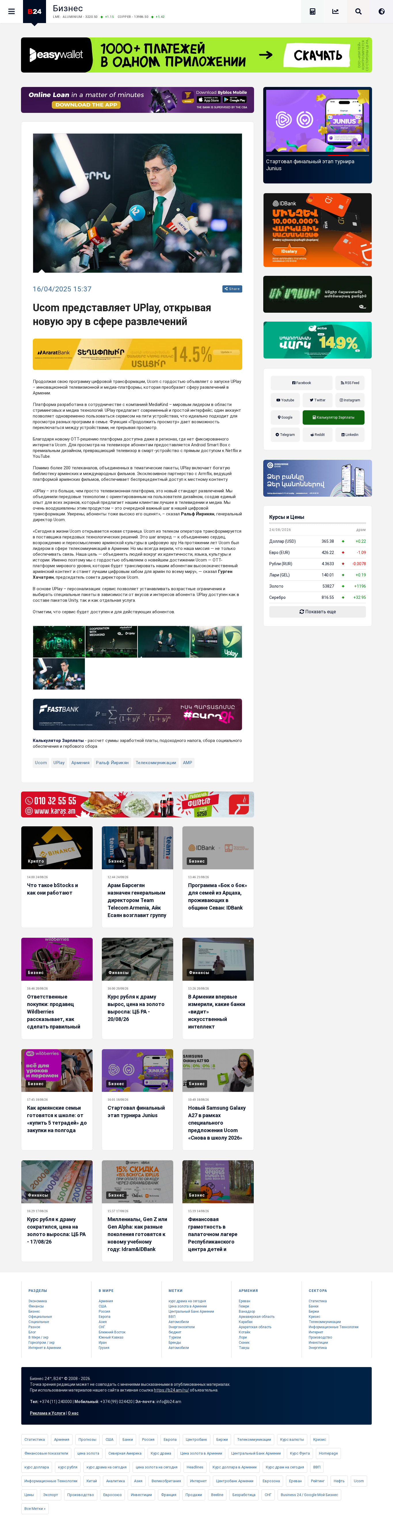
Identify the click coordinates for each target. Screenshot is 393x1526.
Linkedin (351, 435)
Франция (168, 1495)
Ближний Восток (112, 1332)
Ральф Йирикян (112, 762)
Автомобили (179, 1322)
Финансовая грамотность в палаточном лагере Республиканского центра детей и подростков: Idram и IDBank (213, 1241)
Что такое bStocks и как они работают (52, 889)
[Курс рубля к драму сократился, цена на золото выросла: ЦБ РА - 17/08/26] (57, 1181)
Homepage (328, 1453)
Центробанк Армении (234, 1481)
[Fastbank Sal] (137, 714)
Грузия (104, 1348)
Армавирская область (256, 1317)
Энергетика (318, 1348)
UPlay (59, 762)
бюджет (175, 1332)
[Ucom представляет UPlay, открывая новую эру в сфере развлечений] (59, 641)
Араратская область (255, 1327)
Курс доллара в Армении (235, 1467)
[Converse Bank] (317, 478)
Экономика (37, 1301)
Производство (320, 1337)
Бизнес (68, 8)
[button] (276, 155)
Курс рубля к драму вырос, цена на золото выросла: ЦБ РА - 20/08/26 (136, 1008)
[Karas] (137, 804)
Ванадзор (247, 1311)
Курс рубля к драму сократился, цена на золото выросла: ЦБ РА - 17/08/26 (56, 1230)
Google (286, 417)
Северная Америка (125, 1453)
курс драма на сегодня (187, 1301)
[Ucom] (317, 294)
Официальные (40, 1317)
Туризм (175, 1337)
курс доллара (36, 1467)
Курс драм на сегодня (285, 1467)
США (102, 1306)
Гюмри (244, 1306)
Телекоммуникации (156, 762)
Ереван (244, 1301)
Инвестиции (318, 1343)
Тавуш (244, 1348)
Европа (104, 1317)
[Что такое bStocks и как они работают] (57, 847)
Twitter (319, 400)
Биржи (314, 1311)
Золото (276, 586)
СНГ (102, 1327)
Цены (29, 1495)
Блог (32, 1332)
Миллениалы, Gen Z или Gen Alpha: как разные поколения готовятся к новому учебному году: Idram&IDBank (137, 1234)
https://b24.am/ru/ (171, 1390)
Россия (104, 1311)
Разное (34, 1327)
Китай (92, 1481)
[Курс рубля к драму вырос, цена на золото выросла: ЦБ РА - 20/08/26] (137, 959)
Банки (313, 1306)
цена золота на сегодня (157, 1467)
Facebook (303, 383)
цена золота (88, 1453)
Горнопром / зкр (41, 1343)
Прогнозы (87, 1439)
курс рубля (67, 1467)
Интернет (316, 1332)
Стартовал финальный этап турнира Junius (136, 1111)
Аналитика (115, 1481)
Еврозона (271, 1481)
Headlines (195, 1467)
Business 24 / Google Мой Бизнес (309, 1495)
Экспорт (50, 1495)
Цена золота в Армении (188, 1306)
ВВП (172, 1317)
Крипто (36, 861)
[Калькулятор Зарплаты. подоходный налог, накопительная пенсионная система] (312, 12)
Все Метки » (34, 1508)
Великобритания (166, 1481)
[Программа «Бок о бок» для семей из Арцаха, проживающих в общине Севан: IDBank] (218, 847)
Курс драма (161, 1453)
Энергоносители (182, 1327)
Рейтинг (318, 1481)
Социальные (38, 1322)
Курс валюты (292, 1439)
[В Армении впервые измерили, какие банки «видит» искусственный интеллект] (218, 959)
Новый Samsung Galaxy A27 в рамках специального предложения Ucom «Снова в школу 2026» (316, 168)
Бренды (175, 1343)
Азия (103, 1322)
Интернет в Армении (44, 1348)
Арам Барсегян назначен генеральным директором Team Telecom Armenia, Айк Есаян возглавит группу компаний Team (137, 904)
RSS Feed (351, 383)
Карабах (246, 1322)
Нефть (339, 1481)
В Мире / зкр (38, 1337)
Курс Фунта (300, 1453)
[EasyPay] (196, 55)
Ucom (41, 762)
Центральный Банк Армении (191, 1311)
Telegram (287, 435)
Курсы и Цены (286, 517)
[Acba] (318, 340)
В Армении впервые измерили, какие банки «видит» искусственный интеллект (216, 1012)
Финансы (118, 972)
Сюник (244, 1343)
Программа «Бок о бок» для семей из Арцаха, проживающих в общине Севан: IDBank (217, 896)
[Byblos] (137, 100)
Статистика (318, 1301)
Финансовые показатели (46, 1453)
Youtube (287, 400)
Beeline (217, 1495)
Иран (103, 1343)
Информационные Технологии (333, 1327)
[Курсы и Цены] (335, 12)
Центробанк (196, 1439)
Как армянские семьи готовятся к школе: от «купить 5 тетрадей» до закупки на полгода (57, 1119)
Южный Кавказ (111, 1337)
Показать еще (320, 611)
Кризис (314, 1317)
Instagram (351, 400)
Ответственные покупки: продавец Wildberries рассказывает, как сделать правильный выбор (53, 1015)
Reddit (319, 435)
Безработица (243, 1495)
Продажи (194, 1495)
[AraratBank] (137, 354)
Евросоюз (112, 1495)
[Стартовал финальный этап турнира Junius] (137, 1070)
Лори (243, 1337)
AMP (187, 762)
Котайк (244, 1332)
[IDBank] (318, 230)
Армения (80, 762)
